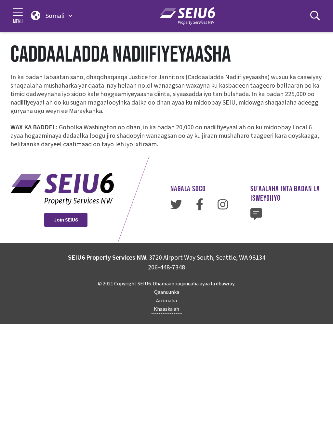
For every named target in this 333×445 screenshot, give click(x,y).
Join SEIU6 (66, 219)
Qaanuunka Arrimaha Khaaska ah (166, 301)
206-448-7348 (166, 267)
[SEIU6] (187, 15)
